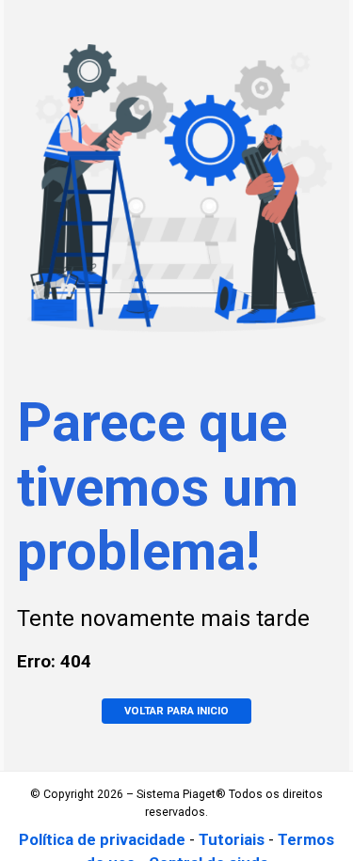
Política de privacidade (102, 839)
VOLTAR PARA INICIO (176, 710)
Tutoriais (232, 839)
